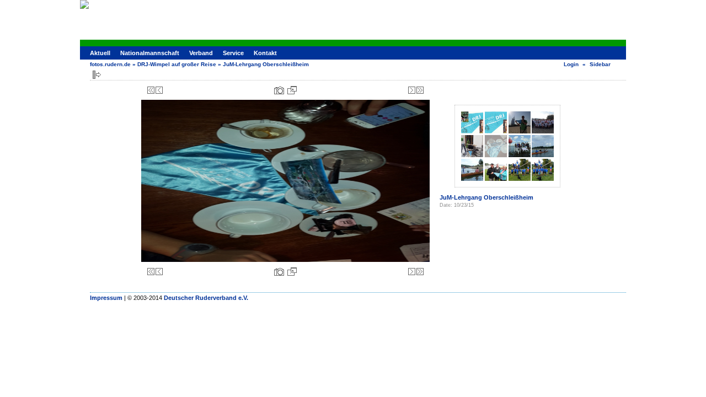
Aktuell (100, 53)
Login (571, 64)
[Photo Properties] (279, 90)
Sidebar (600, 64)
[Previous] (159, 90)
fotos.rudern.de (110, 64)
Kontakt (265, 53)
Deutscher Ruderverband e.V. (206, 297)
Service (233, 53)
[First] (151, 90)
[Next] (412, 90)
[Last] (420, 90)
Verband (201, 53)
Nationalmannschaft (149, 53)
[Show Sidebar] (97, 75)
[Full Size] (292, 90)
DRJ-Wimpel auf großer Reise (176, 64)
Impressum (106, 297)
